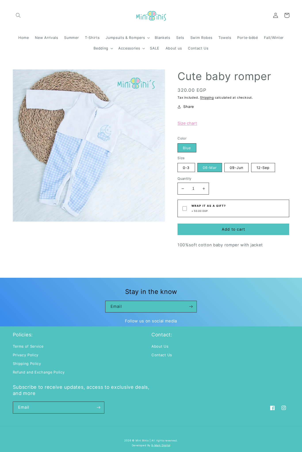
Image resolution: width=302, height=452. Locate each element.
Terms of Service (28, 346)
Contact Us (161, 355)
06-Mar (210, 167)
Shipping (207, 97)
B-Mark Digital (160, 445)
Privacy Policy (26, 355)
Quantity (184, 179)
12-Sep (263, 167)
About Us (159, 346)
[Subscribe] (191, 307)
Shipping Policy (27, 363)
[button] (18, 15)
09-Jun (236, 167)
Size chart (187, 123)
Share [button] (188, 106)
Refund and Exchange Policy (39, 372)
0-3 (186, 167)
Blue (187, 148)
